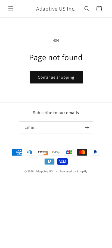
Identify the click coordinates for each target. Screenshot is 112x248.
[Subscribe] (87, 127)
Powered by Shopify (74, 171)
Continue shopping (56, 77)
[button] (11, 9)
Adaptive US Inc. (47, 171)
